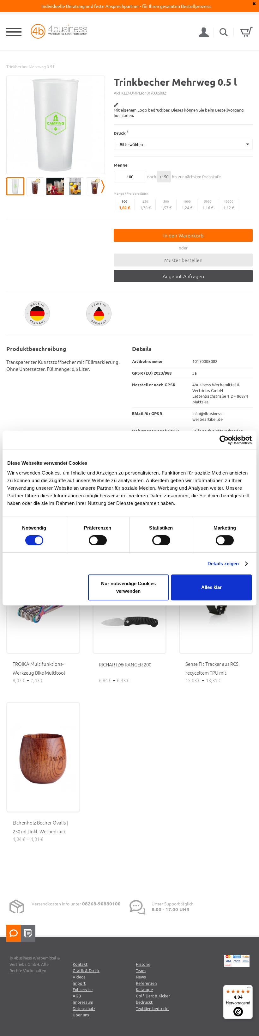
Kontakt (80, 964)
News (141, 976)
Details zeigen (223, 563)
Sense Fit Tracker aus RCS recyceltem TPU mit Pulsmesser (211, 672)
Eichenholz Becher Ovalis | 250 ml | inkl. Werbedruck (40, 827)
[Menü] (249, 989)
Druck (120, 133)
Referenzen (146, 983)
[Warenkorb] (246, 32)
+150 (164, 177)
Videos (79, 976)
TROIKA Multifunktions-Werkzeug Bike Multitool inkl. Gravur (39, 672)
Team (141, 970)
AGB (77, 995)
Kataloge (144, 989)
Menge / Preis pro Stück (131, 193)
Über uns (81, 1014)
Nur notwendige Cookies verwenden (128, 587)
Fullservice (83, 989)
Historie (143, 964)
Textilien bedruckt (152, 1008)
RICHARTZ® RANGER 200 (125, 664)
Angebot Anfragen (183, 276)
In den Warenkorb (183, 235)
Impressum (83, 1002)
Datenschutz (84, 1008)
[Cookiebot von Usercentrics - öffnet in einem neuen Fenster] (224, 440)
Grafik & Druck (86, 970)
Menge (121, 165)
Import (79, 983)
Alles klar (211, 587)
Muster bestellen (183, 259)
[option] (56, 125)
